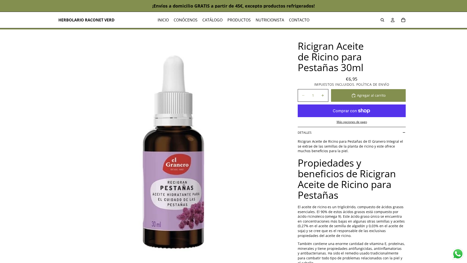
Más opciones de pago (352, 122)
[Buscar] (382, 20)
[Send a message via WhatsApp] (458, 254)
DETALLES (305, 133)
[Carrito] (403, 20)
